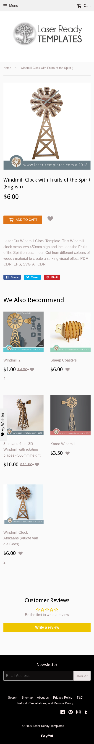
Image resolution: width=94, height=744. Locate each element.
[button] (50, 218)
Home (7, 68)
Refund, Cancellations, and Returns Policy (45, 703)
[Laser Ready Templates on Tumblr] (86, 713)
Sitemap (27, 697)
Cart (87, 6)
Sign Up (82, 675)
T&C (80, 697)
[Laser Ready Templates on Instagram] (78, 713)
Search (12, 697)
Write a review (47, 627)
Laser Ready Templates (48, 726)
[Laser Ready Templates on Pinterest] (70, 713)
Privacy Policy (62, 697)
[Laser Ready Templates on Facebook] (62, 713)
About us (43, 697)
